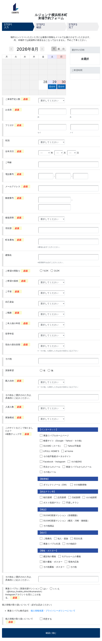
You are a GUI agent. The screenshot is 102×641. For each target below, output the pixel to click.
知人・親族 (63, 538)
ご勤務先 (47, 538)
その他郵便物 (80, 484)
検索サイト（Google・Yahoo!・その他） (63, 440)
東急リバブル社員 (51, 543)
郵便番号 (13, 198)
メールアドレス (16, 186)
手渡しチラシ (72, 502)
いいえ (56, 588)
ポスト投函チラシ (51, 502)
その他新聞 (91, 497)
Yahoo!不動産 (74, 445)
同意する (47, 619)
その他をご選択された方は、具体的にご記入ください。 (19, 396)
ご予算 (12, 291)
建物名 (8, 255)
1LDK (45, 270)
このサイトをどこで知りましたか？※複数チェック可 (19, 430)
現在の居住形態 (16, 344)
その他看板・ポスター (54, 567)
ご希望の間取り (16, 270)
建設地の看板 (49, 556)
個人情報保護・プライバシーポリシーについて (53, 610)
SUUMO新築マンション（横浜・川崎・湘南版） (66, 520)
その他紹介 (71, 543)
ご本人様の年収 (16, 323)
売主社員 (78, 538)
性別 (7, 140)
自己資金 (9, 301)
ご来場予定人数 (16, 99)
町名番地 (13, 239)
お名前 (12, 109)
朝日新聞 (47, 497)
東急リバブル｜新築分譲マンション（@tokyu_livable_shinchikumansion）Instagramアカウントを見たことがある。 (24, 593)
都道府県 (13, 217)
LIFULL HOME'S (51, 451)
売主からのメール (51, 466)
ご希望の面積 (15, 281)
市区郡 (12, 228)
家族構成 (13, 417)
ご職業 (12, 312)
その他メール (49, 472)
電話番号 (13, 174)
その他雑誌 (48, 525)
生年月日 (13, 151)
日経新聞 (76, 497)
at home (69, 451)
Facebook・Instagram (54, 461)
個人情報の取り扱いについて (19, 620)
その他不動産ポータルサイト (57, 456)
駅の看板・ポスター (52, 561)
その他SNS (76, 461)
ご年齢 (8, 162)
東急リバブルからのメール (79, 466)
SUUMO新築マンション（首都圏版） (61, 515)
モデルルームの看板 (71, 556)
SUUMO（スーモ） (52, 445)
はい (45, 588)
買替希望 (9, 370)
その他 (8, 358)
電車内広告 (73, 561)
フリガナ (13, 125)
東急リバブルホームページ (56, 435)
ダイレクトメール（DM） (55, 484)
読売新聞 (62, 497)
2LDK (57, 270)
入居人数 (13, 406)
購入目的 (13, 380)
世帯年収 (9, 333)
